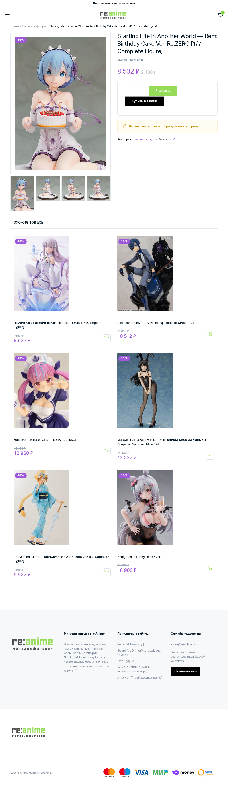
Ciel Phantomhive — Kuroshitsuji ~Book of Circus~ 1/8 (155, 323)
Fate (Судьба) (126, 661)
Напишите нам (185, 671)
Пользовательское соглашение (114, 3)
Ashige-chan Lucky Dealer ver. (139, 557)
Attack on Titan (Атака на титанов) (139, 677)
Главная (15, 26)
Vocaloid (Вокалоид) (130, 644)
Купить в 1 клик (144, 101)
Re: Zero (174, 139)
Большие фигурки (35, 26)
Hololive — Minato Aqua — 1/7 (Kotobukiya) (45, 439)
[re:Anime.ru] (114, 14)
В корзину (107, 338)
